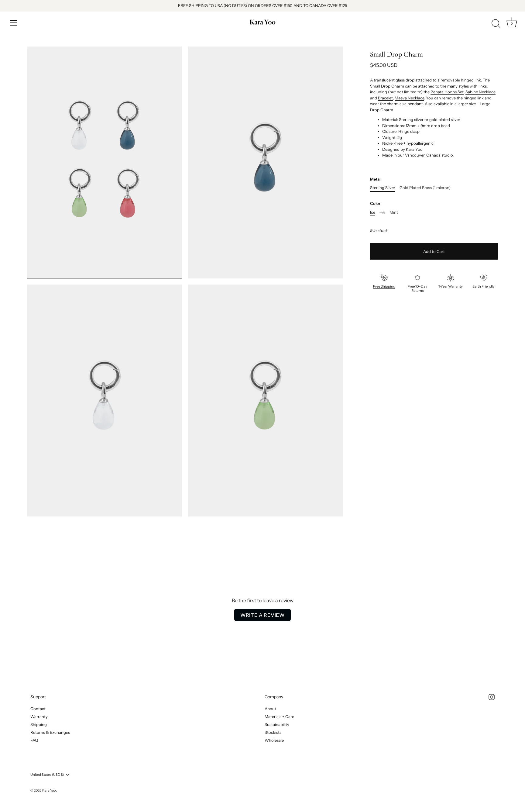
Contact (38, 708)
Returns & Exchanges (50, 732)
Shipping (38, 724)
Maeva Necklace (409, 97)
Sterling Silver (382, 187)
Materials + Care (279, 716)
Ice (372, 212)
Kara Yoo (49, 790)
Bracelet (385, 97)
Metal (375, 179)
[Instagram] (492, 696)
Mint (393, 212)
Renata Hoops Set (447, 91)
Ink (382, 212)
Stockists (273, 732)
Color (375, 203)
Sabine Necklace (480, 91)
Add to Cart (434, 251)
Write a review (262, 615)
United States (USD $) (47, 775)
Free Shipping (384, 286)
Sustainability (277, 724)
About (270, 708)
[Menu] (13, 22)
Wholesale (274, 740)
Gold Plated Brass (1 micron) (425, 187)
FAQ (34, 740)
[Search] (496, 23)
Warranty (39, 716)
